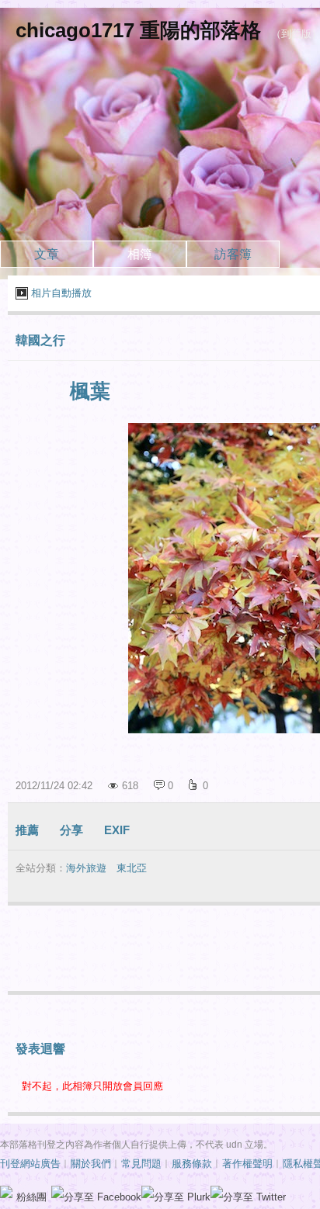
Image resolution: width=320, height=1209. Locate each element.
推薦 (27, 830)
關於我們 (91, 1163)
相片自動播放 (61, 293)
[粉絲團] (6, 1192)
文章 (46, 254)
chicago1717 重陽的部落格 (138, 30)
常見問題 (141, 1163)
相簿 (139, 254)
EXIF (117, 830)
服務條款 (192, 1163)
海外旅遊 (86, 868)
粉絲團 (31, 1197)
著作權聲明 (247, 1163)
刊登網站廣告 (30, 1163)
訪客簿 (233, 254)
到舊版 (296, 34)
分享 (71, 830)
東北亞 (132, 868)
